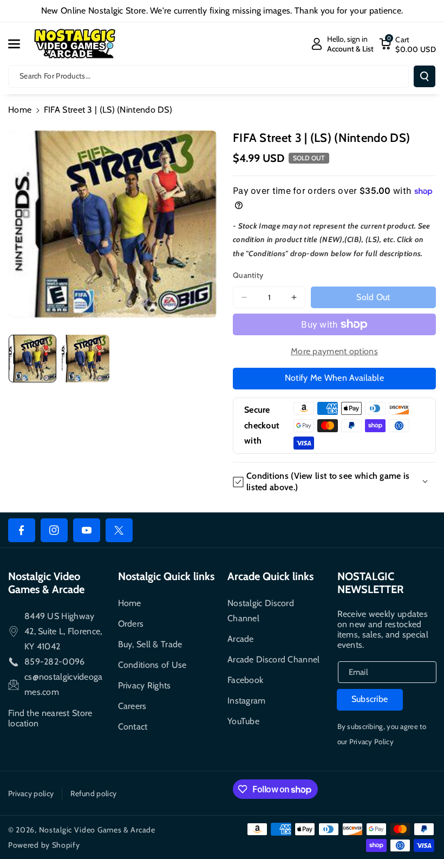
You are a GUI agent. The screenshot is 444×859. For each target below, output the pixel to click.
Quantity (248, 275)
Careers (132, 706)
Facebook (245, 680)
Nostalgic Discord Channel (260, 610)
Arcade (240, 639)
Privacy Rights (144, 685)
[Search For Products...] (424, 76)
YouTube (243, 721)
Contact (133, 726)
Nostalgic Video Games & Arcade (97, 830)
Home (19, 110)
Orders (131, 624)
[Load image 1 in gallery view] (32, 358)
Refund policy (93, 793)
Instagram (246, 700)
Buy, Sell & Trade (150, 644)
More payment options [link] (334, 351)
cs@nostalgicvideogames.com (63, 684)
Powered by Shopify (44, 845)
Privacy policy (31, 793)
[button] (20, 44)
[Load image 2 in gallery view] (85, 358)
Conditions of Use (152, 665)
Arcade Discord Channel (273, 659)
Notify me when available (334, 378)
